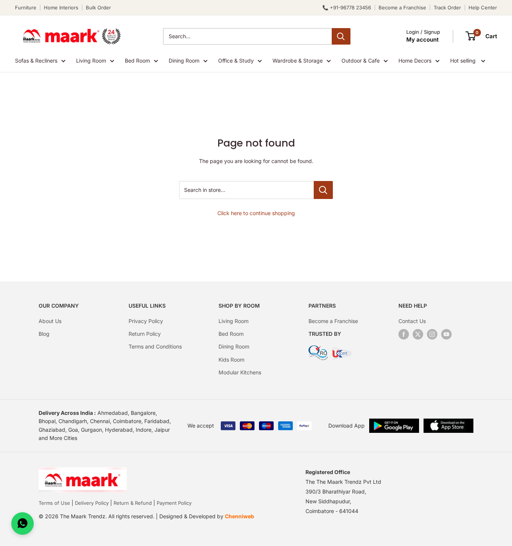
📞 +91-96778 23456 (346, 7)
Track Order (447, 7)
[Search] (341, 36)
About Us (50, 321)
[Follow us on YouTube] (446, 334)
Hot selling (463, 60)
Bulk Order (98, 7)
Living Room (91, 60)
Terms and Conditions (155, 346)
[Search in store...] (323, 190)
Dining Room (184, 60)
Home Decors (414, 60)
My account (422, 39)
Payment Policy (174, 503)
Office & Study (236, 60)
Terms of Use (54, 503)
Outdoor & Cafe (360, 60)
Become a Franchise (402, 7)
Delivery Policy (92, 503)
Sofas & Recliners (36, 60)
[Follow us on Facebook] (403, 334)
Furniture (25, 7)
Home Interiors (61, 7)
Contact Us (412, 321)
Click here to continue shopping (256, 213)
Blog (44, 334)
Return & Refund (133, 503)
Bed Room (137, 60)
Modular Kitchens (240, 372)
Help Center (483, 7)
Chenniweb (239, 516)
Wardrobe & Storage (297, 60)
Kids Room (231, 359)
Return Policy (145, 334)
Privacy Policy (146, 321)
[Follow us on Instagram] (432, 334)
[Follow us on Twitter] (418, 334)
